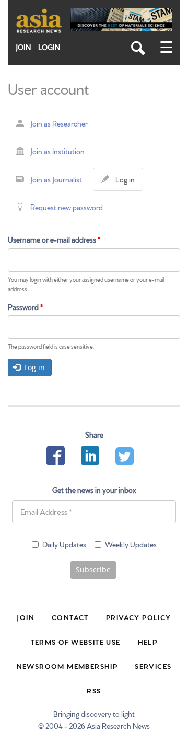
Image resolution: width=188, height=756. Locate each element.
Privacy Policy (138, 617)
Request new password (66, 207)
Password (25, 307)
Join (23, 47)
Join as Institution (57, 151)
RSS (94, 690)
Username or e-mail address (54, 239)
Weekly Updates (131, 544)
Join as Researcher (59, 123)
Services (153, 665)
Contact (70, 617)
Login (49, 47)
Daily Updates (64, 544)
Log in (127, 182)
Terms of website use (76, 641)
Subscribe (93, 570)
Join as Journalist (56, 179)
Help (148, 641)
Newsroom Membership (67, 665)
